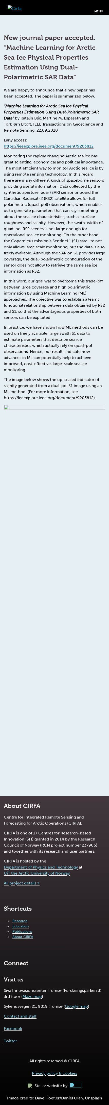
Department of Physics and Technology (41, 867)
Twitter (10, 1041)
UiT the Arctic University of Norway (37, 873)
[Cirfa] (15, 7)
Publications (22, 931)
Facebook (13, 1028)
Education (20, 926)
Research (19, 921)
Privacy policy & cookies (54, 1073)
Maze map (32, 996)
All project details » (22, 883)
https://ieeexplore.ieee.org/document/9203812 (49, 146)
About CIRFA (22, 937)
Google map (76, 1006)
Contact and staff (20, 1016)
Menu (98, 11)
